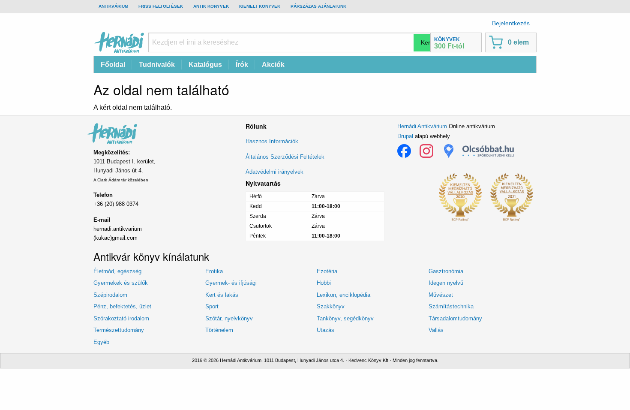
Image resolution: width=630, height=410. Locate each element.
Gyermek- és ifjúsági (231, 283)
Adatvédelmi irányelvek (274, 172)
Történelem (219, 330)
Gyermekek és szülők (120, 283)
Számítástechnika (451, 306)
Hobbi (324, 283)
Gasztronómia (446, 271)
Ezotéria (327, 271)
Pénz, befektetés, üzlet (122, 306)
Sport (212, 306)
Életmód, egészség (117, 271)
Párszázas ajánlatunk (318, 6)
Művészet (441, 295)
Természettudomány (118, 330)
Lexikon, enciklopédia (343, 295)
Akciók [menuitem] (273, 64)
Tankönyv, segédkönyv (345, 318)
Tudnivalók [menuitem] (157, 64)
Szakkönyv (331, 306)
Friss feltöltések (160, 6)
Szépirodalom (110, 295)
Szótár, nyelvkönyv (229, 318)
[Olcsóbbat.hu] (488, 151)
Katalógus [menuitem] (205, 64)
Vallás (436, 330)
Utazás (325, 330)
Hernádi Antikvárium (422, 126)
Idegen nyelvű (446, 283)
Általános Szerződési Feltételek (285, 157)
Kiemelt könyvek (259, 6)
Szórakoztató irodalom (121, 318)
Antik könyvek (211, 6)
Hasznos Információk (272, 141)
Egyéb (101, 342)
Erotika (214, 271)
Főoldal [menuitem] (113, 64)
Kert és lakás (221, 295)
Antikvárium (113, 6)
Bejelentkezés (511, 23)
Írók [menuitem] (242, 64)
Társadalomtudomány (455, 318)
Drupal (405, 136)
